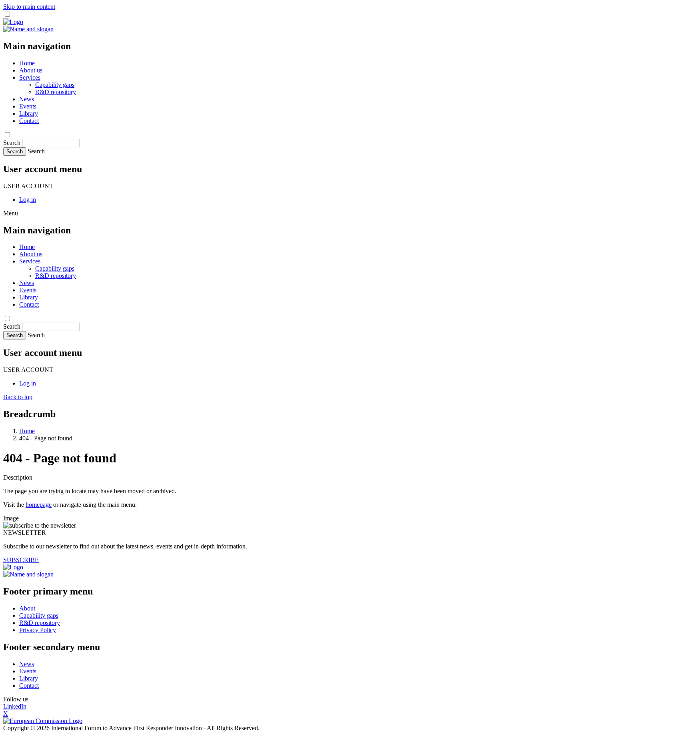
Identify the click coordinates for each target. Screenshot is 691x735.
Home (27, 431)
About (27, 608)
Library (28, 678)
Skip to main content (29, 6)
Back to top (17, 397)
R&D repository (55, 91)
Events (27, 671)
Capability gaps (54, 84)
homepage (39, 504)
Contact (29, 685)
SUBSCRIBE (21, 559)
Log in (27, 199)
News (26, 664)
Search (11, 142)
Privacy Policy (37, 630)
